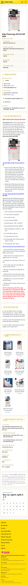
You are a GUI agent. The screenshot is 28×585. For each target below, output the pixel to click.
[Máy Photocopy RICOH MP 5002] (7, 364)
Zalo (13, 85)
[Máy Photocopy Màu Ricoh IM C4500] (19, 364)
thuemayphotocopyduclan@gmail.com (14, 98)
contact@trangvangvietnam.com (7, 581)
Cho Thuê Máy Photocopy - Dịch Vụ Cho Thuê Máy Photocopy (12, 440)
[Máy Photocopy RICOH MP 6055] (7, 345)
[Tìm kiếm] (22, 2)
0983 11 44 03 (7, 85)
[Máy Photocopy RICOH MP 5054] (19, 345)
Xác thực (3, 528)
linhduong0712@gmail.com (10, 87)
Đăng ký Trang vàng (6, 537)
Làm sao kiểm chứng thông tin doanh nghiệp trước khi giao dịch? (13, 325)
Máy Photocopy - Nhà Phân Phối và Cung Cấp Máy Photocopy (13, 436)
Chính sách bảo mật (6, 534)
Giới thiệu (3, 522)
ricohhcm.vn (8, 102)
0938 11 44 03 (7, 83)
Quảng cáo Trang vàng (6, 539)
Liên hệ (3, 545)
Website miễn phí (5, 542)
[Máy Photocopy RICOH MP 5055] (7, 382)
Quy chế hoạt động (5, 531)
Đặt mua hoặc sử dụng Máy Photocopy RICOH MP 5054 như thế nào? (14, 320)
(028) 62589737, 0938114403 (11, 92)
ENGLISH (3, 548)
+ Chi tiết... (7, 355)
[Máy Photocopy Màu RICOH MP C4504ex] (19, 382)
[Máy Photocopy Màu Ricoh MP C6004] (8, 401)
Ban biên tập (4, 525)
